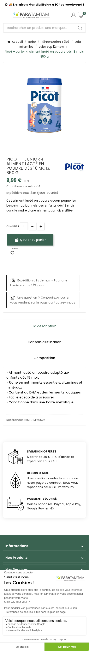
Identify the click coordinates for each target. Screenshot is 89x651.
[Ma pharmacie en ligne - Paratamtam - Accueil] (31, 15)
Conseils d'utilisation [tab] (44, 342)
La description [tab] (44, 326)
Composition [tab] (44, 358)
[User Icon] (73, 15)
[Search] (80, 28)
